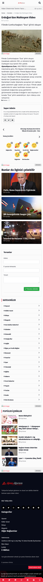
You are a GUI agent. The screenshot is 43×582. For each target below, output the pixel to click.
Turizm (7, 390)
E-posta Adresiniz (10, 266)
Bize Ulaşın (5, 544)
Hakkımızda (5, 537)
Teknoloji (8, 367)
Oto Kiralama (9, 400)
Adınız (6, 258)
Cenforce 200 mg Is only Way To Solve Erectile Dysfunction (21, 541)
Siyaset (7, 306)
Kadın (7, 395)
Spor (6, 362)
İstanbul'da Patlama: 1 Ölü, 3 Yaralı (19, 238)
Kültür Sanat (9, 311)
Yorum (6, 275)
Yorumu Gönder (32, 289)
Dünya (7, 315)
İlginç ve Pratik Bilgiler (12, 348)
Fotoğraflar (8, 339)
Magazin (7, 320)
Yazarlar (7, 358)
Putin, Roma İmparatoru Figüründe (19, 190)
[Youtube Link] (12, 120)
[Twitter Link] (8, 120)
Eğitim (7, 372)
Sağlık (7, 343)
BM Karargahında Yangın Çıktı (17, 214)
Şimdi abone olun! (35, 567)
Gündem (7, 329)
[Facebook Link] (5, 120)
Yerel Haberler (9, 381)
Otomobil (8, 334)
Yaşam (7, 386)
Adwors (7, 376)
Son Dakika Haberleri (12, 325)
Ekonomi (7, 353)
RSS (4, 547)
